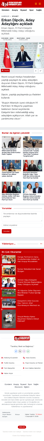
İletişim (4, 416)
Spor (31, 10)
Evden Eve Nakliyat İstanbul (22, 435)
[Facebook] (16, 351)
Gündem (5, 10)
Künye (17, 414)
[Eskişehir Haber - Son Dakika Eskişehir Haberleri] (11, 4)
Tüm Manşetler (9, 368)
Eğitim (26, 387)
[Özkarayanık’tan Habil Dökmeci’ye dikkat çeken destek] (11, 165)
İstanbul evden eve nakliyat (12, 431)
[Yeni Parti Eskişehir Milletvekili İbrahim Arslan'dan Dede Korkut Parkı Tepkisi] (11, 142)
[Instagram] (24, 351)
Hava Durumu (31, 358)
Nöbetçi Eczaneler (11, 358)
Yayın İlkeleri (6, 414)
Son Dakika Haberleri (32, 368)
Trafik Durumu (9, 363)
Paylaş (6, 70)
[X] (20, 351)
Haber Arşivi (8, 373)
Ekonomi (18, 387)
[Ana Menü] (39, 4)
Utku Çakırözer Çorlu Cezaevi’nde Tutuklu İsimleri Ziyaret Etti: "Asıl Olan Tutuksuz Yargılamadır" (31, 152)
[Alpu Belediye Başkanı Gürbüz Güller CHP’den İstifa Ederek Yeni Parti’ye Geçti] (11, 187)
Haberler (5, 16)
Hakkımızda (6, 412)
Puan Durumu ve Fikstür (34, 363)
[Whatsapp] (28, 351)
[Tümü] (41, 244)
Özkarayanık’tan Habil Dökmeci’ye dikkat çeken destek (10, 174)
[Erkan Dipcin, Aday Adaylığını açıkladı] (22, 55)
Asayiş (15, 10)
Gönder (6, 231)
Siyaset (23, 10)
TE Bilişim (38, 414)
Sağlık (39, 10)
